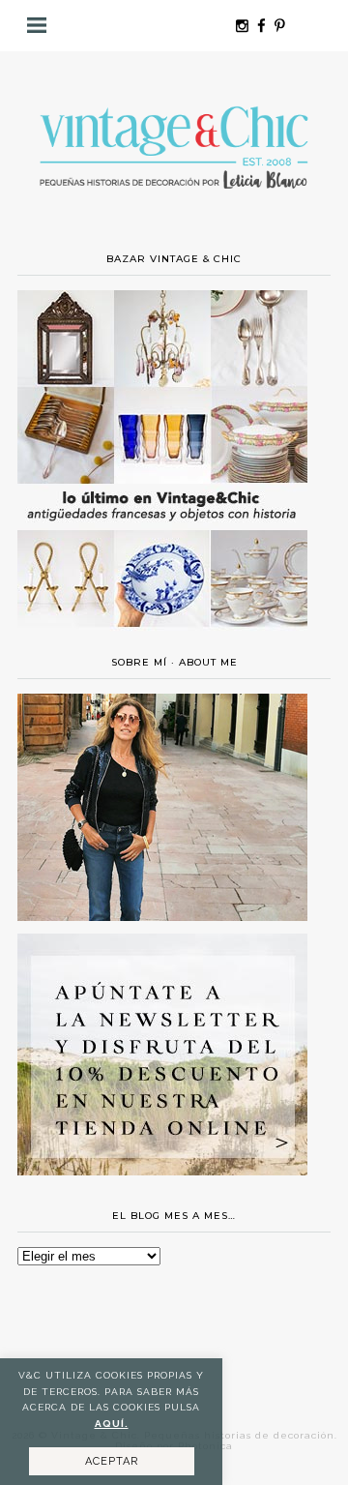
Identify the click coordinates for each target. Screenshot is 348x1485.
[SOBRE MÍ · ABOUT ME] (162, 916)
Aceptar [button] (111, 1461)
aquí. (112, 1423)
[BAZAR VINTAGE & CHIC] (162, 638)
